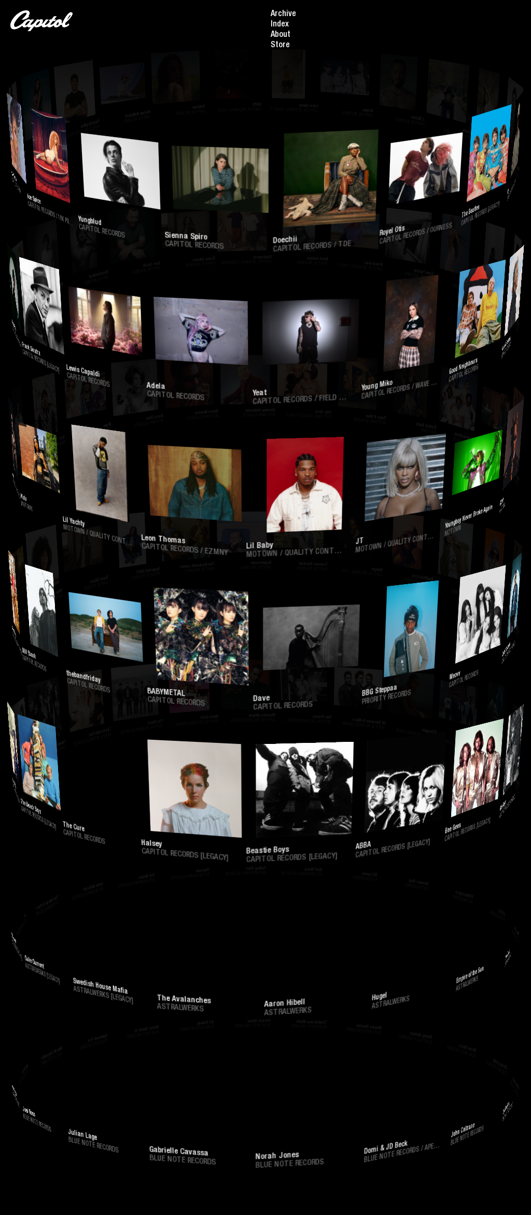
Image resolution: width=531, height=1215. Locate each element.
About (280, 35)
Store (280, 46)
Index (280, 25)
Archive (283, 14)
